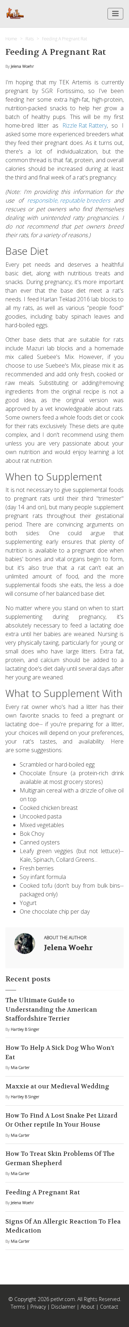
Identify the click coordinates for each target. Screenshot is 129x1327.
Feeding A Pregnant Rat (42, 1192)
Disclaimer (63, 1306)
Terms (18, 1306)
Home (11, 39)
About (88, 1306)
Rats (29, 39)
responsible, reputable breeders (68, 200)
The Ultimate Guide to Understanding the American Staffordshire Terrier (51, 1009)
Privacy (38, 1306)
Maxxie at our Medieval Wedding (57, 1086)
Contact (109, 1306)
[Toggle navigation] (115, 13)
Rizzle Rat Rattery (84, 125)
